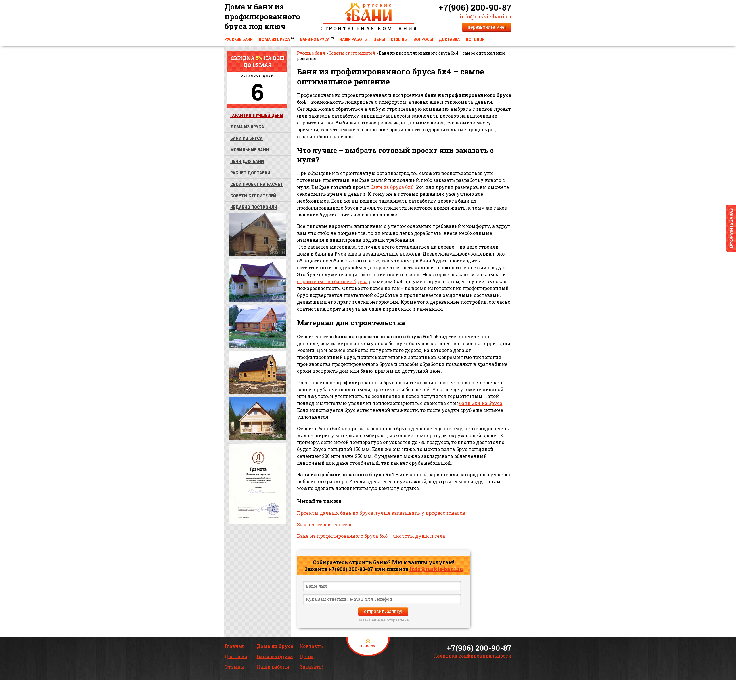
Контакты (312, 646)
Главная (234, 646)
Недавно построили (253, 207)
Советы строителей (253, 196)
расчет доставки (250, 173)
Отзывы (399, 39)
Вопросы (423, 39)
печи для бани (247, 161)
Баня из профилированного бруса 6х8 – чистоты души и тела (371, 536)
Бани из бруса (317, 39)
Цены (379, 39)
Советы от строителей (352, 53)
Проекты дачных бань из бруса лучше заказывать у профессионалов (381, 513)
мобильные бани (249, 150)
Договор (475, 39)
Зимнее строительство (324, 524)
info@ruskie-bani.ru (485, 16)
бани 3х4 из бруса (480, 403)
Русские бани (238, 39)
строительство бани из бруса (332, 281)
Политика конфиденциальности (472, 656)
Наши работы (354, 39)
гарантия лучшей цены (256, 115)
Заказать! (311, 667)
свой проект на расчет (256, 184)
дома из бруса (247, 127)
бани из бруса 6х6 (392, 187)
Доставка (449, 39)
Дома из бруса (276, 39)
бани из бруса (246, 138)
